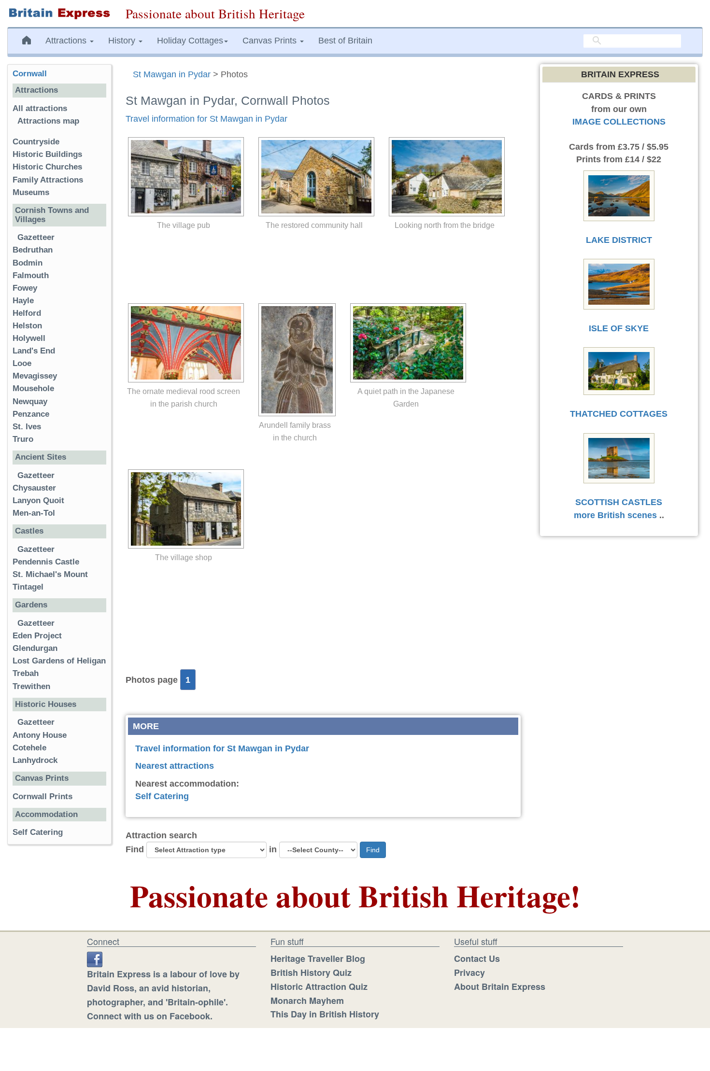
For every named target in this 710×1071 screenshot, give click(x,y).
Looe (22, 363)
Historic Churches (47, 166)
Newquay (30, 401)
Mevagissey (35, 375)
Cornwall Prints (42, 796)
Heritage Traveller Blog (317, 958)
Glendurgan (35, 648)
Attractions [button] (67, 40)
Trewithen (31, 686)
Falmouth (31, 275)
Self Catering (162, 796)
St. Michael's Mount (50, 574)
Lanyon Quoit (38, 500)
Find (135, 849)
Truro (23, 439)
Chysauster (34, 488)
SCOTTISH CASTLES (618, 502)
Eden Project (37, 635)
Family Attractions (48, 179)
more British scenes (615, 515)
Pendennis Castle (46, 561)
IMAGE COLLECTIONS (619, 122)
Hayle (23, 300)
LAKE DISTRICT (619, 240)
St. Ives (27, 426)
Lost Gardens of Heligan (59, 660)
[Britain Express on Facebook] (94, 958)
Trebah (26, 673)
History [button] (123, 40)
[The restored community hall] (314, 176)
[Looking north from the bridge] (444, 176)
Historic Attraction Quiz (319, 986)
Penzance (31, 414)
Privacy (469, 972)
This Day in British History (324, 1014)
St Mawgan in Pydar (172, 74)
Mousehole (33, 388)
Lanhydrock (35, 760)
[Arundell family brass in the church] (294, 359)
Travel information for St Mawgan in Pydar (206, 119)
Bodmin (28, 263)
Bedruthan (33, 249)
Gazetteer (36, 237)
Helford (27, 313)
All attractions (40, 108)
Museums (31, 192)
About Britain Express (499, 986)
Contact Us (477, 958)
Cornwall (30, 73)
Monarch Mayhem (307, 1000)
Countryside (36, 141)
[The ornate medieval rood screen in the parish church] (183, 342)
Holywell (29, 338)
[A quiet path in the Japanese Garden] (406, 342)
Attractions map (48, 121)
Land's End (34, 350)
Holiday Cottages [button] (190, 40)
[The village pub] (183, 176)
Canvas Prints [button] (270, 40)
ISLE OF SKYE (619, 328)
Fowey (25, 288)
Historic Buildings (47, 154)
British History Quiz (311, 972)
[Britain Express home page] (59, 13)
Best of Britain (345, 40)
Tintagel (28, 587)
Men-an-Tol (34, 513)
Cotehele (29, 747)
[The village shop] (183, 509)
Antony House (40, 735)
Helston (27, 325)
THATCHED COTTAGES (618, 414)
